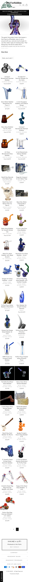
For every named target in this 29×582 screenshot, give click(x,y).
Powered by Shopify (14, 573)
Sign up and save (14, 564)
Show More (4, 52)
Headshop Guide (14, 556)
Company (14, 552)
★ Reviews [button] (1, 576)
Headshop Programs (14, 560)
